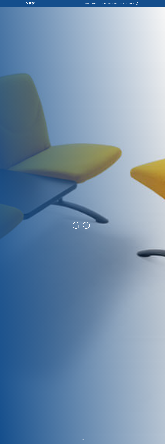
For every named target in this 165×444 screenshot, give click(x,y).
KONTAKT (132, 3)
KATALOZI (123, 3)
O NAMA (103, 3)
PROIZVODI (112, 3)
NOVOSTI (95, 3)
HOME (87, 3)
